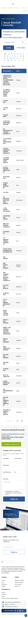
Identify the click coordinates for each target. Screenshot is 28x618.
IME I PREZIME (6, 458)
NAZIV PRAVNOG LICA (7, 472)
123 (5, 54)
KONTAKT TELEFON (18, 458)
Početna (4, 18)
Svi (23, 60)
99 (17, 420)
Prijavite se (14, 552)
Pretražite (8, 47)
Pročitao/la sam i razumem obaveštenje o (13, 493)
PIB (15, 472)
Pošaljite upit (14, 499)
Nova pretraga (21, 47)
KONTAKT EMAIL (6, 465)
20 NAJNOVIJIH (7, 34)
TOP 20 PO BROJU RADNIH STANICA (12, 37)
